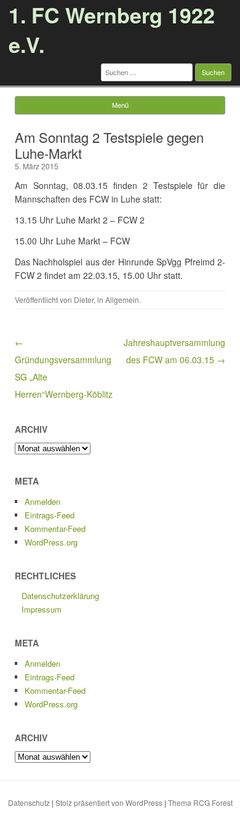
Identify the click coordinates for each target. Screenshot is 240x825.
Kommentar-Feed (55, 528)
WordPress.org (51, 542)
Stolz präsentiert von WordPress (108, 802)
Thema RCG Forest (200, 802)
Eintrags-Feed (49, 515)
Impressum (42, 609)
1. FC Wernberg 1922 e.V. (112, 29)
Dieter (84, 299)
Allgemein (122, 299)
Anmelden (42, 501)
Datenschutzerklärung (60, 596)
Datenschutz (29, 802)
